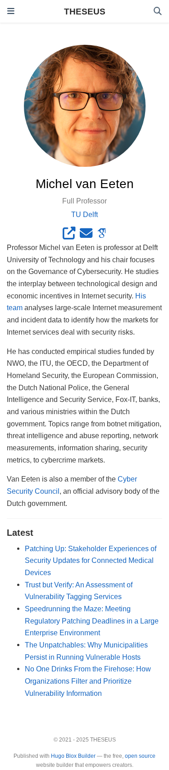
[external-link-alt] (69, 235)
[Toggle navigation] (10, 11)
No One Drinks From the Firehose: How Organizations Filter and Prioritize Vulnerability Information (88, 681)
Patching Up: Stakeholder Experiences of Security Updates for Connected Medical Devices (90, 560)
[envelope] (86, 235)
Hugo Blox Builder (73, 756)
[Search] (158, 11)
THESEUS (84, 11)
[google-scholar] (101, 235)
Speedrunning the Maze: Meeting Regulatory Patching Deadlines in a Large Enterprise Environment (92, 621)
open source (140, 756)
